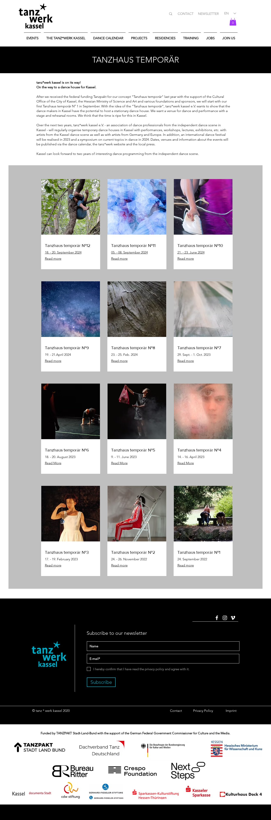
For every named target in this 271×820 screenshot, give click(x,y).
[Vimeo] (233, 618)
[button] (232, 21)
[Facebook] (217, 618)
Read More (53, 463)
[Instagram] (225, 618)
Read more (119, 361)
